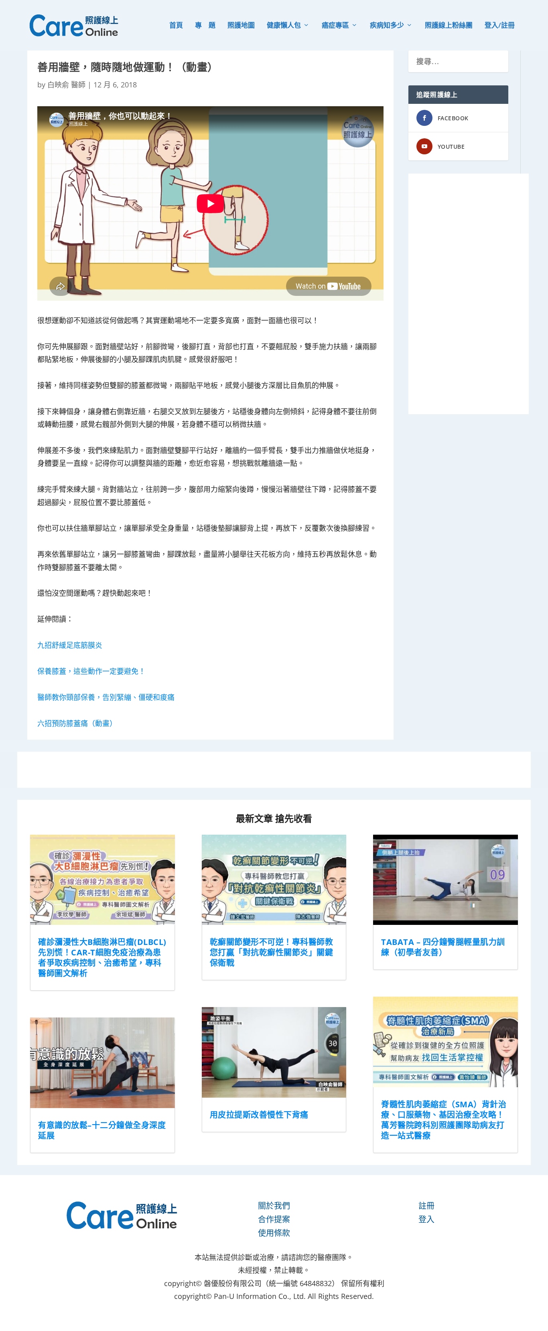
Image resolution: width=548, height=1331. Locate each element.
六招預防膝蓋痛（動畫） (77, 723)
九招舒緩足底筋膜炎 (69, 645)
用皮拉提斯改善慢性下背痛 (259, 1114)
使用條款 (274, 1233)
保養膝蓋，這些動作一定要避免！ (91, 671)
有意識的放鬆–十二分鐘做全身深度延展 (102, 1130)
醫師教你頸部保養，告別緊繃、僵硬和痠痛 (106, 697)
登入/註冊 (500, 26)
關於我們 (274, 1205)
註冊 (426, 1205)
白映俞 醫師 (66, 84)
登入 (426, 1219)
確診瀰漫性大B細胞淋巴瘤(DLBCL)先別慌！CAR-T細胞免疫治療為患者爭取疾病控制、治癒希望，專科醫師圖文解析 (102, 958)
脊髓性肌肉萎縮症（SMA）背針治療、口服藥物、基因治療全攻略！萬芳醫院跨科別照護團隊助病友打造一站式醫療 (443, 1120)
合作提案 (274, 1219)
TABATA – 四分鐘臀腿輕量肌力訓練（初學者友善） (443, 947)
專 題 (205, 26)
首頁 (176, 26)
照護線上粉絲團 (449, 26)
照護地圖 (241, 26)
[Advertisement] (468, 294)
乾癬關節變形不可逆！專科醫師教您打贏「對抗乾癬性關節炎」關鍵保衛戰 (271, 952)
